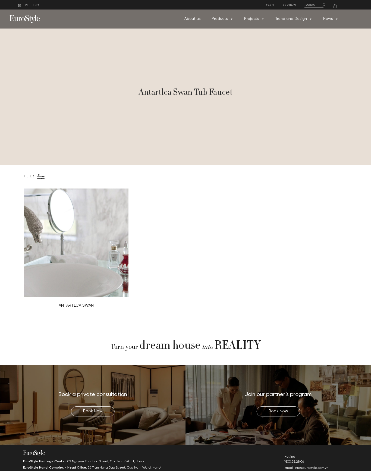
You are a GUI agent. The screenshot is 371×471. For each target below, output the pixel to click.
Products (220, 19)
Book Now (93, 411)
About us (192, 19)
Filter (29, 176)
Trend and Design (291, 19)
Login (269, 5)
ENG (36, 5)
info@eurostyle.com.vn (311, 468)
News (328, 19)
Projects (251, 19)
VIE (27, 5)
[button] (231, 19)
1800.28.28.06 (294, 461)
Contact (289, 5)
